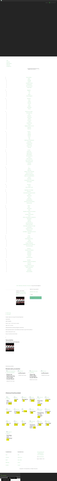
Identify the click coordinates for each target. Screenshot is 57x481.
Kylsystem (29, 164)
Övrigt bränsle (29, 123)
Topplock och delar (29, 228)
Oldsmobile (29, 107)
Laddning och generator (29, 174)
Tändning (29, 248)
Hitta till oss (20, 457)
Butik (7, 459)
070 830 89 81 (41, 456)
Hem (17, 285)
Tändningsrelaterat (29, 161)
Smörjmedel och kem (29, 238)
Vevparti (29, 233)
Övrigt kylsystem (29, 200)
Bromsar (29, 135)
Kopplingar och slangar (29, 190)
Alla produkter (29, 77)
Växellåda (29, 163)
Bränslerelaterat (29, 155)
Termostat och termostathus (29, 201)
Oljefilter (29, 220)
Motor (29, 207)
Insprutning (29, 117)
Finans (19, 462)
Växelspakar (29, 270)
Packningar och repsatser (29, 265)
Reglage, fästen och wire (29, 125)
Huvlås (29, 157)
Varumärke (8, 314)
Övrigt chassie (29, 145)
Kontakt (7, 465)
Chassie (28, 131)
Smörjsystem (29, 227)
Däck (29, 137)
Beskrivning (8, 312)
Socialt (19, 465)
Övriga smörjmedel (29, 243)
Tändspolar (29, 254)
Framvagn (29, 141)
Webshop (8, 64)
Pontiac (29, 108)
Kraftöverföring (29, 143)
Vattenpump (29, 230)
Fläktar (29, 194)
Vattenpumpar (29, 203)
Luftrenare (29, 120)
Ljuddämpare (29, 84)
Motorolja (29, 241)
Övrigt (29, 235)
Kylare (29, 197)
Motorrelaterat (29, 158)
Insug (29, 212)
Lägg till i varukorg (35, 297)
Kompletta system (29, 83)
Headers (29, 81)
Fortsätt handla (5, 479)
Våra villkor (20, 459)
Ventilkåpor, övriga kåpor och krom (29, 231)
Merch (29, 205)
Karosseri (29, 184)
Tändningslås (29, 181)
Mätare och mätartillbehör (29, 175)
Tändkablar (29, 253)
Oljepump (29, 221)
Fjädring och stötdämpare (29, 140)
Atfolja (29, 240)
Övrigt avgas (29, 87)
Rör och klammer (29, 86)
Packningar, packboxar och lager (29, 225)
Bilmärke (29, 98)
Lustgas (29, 121)
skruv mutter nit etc (29, 187)
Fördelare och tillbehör (29, 250)
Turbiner (29, 268)
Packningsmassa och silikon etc (29, 244)
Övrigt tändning (29, 257)
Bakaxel (29, 132)
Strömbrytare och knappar (29, 180)
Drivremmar (29, 208)
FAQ (18, 454)
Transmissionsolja (29, 245)
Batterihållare (29, 154)
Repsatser (29, 128)
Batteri (29, 168)
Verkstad (8, 61)
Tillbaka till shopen (12, 477)
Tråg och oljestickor (29, 267)
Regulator (29, 127)
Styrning (29, 147)
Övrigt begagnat (29, 95)
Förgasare (29, 115)
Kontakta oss (8, 66)
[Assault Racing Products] (20, 304)
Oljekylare (29, 264)
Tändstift (29, 255)
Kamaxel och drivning (29, 214)
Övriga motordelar (29, 224)
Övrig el (29, 177)
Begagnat (29, 90)
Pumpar (29, 124)
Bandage (29, 80)
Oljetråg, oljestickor (29, 223)
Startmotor (29, 178)
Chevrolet (29, 103)
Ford (29, 91)
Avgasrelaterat (29, 153)
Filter (29, 114)
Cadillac (29, 101)
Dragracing (29, 151)
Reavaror (29, 237)
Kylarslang (29, 198)
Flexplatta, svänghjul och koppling (29, 261)
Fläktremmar (29, 195)
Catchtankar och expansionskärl (29, 192)
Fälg (29, 138)
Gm (29, 93)
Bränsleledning (29, 112)
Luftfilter (29, 118)
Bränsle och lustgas (29, 111)
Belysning (29, 170)
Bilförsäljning (8, 63)
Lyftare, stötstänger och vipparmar (29, 217)
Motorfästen (29, 218)
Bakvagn (29, 134)
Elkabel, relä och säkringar (29, 171)
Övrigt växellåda (29, 271)
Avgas (29, 78)
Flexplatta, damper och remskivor (29, 211)
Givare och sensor (29, 173)
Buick (29, 100)
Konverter (29, 262)
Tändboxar (29, 251)
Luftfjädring (29, 144)
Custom (28, 150)
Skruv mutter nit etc (29, 160)
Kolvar (29, 215)
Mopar (29, 94)
